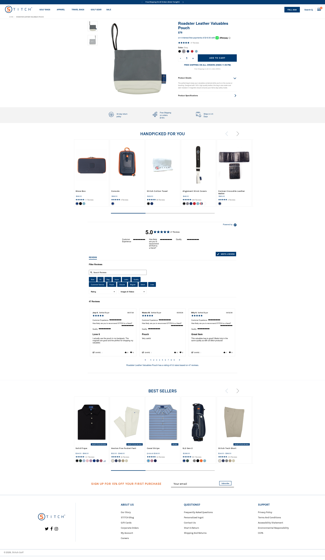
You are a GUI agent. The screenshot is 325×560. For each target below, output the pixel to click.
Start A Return (191, 527)
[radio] (92, 279)
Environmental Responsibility (273, 527)
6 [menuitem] (165, 360)
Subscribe (225, 483)
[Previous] (142, 2)
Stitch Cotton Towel (157, 191)
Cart (321, 8)
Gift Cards (126, 522)
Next (236, 133)
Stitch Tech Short (227, 448)
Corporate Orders (130, 527)
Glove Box (81, 191)
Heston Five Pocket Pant (123, 448)
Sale (108, 9)
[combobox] (103, 292)
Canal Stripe (153, 448)
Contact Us (190, 522)
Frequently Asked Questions (198, 512)
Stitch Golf (17, 552)
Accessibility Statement (270, 522)
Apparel (61, 9)
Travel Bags (78, 9)
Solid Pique (81, 448)
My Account (127, 533)
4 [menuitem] (159, 360)
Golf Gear (96, 9)
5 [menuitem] (162, 360)
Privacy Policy (265, 512)
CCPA (260, 533)
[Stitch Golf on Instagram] (56, 529)
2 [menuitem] (153, 360)
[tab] (226, 254)
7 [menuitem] (168, 360)
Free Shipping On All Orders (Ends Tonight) (162, 2)
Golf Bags (44, 9)
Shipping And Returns (195, 533)
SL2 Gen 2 (188, 448)
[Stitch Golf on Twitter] (47, 529)
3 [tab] (197, 470)
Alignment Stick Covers (195, 191)
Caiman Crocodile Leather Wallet (231, 192)
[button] (98, 352)
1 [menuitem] (150, 360)
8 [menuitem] (171, 360)
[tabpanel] (91, 173)
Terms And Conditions (269, 517)
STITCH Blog (127, 517)
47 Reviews (195, 43)
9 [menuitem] (174, 360)
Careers (125, 538)
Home (11, 17)
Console (115, 191)
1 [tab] (128, 470)
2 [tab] (162, 470)
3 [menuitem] (156, 360)
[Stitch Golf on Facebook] (51, 529)
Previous (227, 133)
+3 (104, 460)
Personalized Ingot (194, 517)
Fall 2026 (292, 9)
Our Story (126, 512)
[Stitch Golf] (51, 517)
